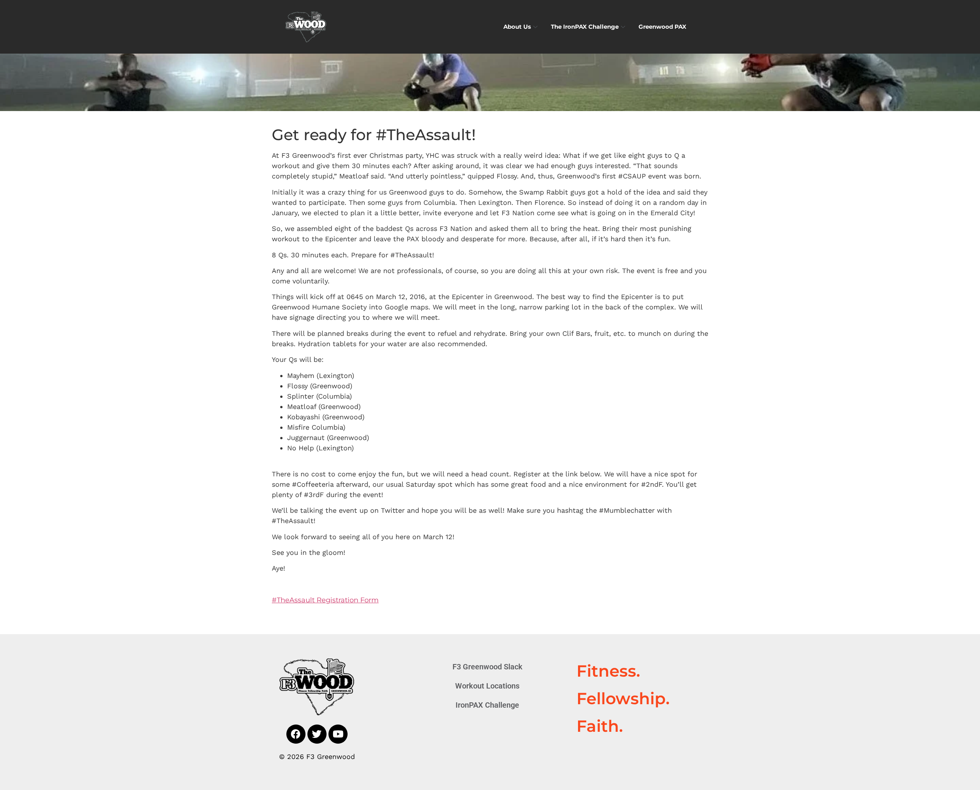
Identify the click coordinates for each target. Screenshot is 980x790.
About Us (517, 26)
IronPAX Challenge (487, 705)
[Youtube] (338, 734)
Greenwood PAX (662, 26)
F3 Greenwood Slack (487, 666)
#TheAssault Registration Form (325, 600)
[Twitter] (317, 734)
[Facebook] (295, 734)
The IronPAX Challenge (585, 26)
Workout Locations (487, 685)
